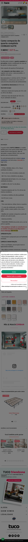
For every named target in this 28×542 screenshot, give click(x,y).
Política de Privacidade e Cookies (19, 284)
